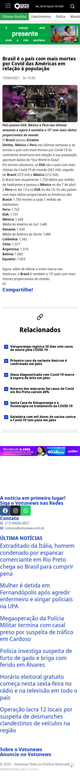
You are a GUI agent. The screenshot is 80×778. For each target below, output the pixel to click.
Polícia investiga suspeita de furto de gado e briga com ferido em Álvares (36, 657)
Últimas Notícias (14, 16)
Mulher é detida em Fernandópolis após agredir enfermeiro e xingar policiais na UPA (36, 595)
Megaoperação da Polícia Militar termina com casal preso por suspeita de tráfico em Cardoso (36, 628)
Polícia (60, 16)
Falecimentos (41, 16)
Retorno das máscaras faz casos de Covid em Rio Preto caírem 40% (42, 390)
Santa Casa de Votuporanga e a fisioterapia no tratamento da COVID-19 (41, 404)
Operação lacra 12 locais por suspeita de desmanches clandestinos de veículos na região (36, 719)
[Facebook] (5, 510)
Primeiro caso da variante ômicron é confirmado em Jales (38, 362)
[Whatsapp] (26, 510)
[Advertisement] (40, 773)
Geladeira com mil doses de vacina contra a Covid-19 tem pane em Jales (42, 418)
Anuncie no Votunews (25, 754)
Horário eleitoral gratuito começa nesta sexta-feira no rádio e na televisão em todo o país (38, 687)
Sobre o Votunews (21, 749)
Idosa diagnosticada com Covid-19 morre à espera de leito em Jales (42, 376)
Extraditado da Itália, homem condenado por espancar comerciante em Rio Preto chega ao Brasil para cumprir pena (37, 559)
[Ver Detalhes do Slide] (40, 34)
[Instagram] (15, 510)
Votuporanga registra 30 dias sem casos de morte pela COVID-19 (41, 348)
